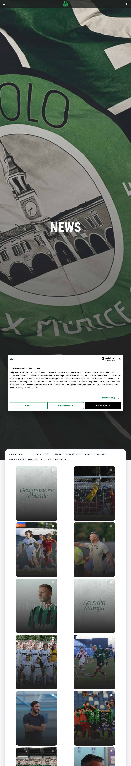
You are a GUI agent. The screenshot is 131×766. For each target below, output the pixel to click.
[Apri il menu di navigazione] (4, 4)
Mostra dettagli (109, 398)
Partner (101, 454)
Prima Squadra (17, 459)
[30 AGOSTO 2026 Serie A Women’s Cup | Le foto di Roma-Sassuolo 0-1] (36, 549)
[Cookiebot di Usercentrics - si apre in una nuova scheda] (103, 359)
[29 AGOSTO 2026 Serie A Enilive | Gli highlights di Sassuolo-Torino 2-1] (94, 662)
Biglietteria (15, 454)
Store (47, 459)
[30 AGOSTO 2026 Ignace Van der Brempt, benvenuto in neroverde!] (36, 606)
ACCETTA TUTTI (103, 405)
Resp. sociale (35, 459)
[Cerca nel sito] (127, 4)
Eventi (46, 454)
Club (27, 454)
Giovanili (90, 454)
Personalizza (64, 405)
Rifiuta (28, 405)
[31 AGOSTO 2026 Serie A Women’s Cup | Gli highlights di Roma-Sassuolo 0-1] (94, 493)
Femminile (58, 454)
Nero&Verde (59, 459)
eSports (36, 454)
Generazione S (74, 454)
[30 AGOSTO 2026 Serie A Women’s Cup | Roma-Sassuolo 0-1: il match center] (36, 662)
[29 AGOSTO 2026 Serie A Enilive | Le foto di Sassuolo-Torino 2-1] (94, 718)
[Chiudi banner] (120, 359)
